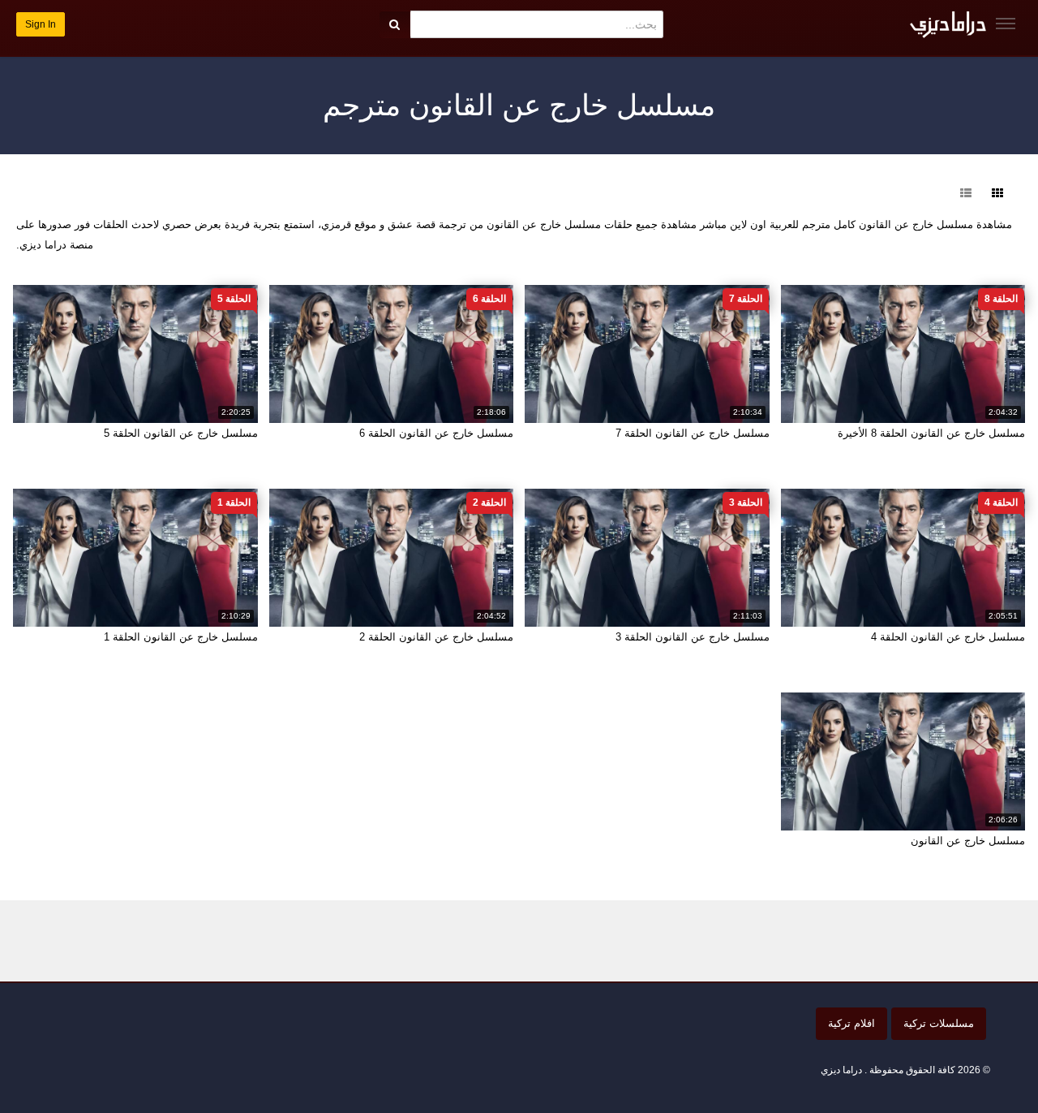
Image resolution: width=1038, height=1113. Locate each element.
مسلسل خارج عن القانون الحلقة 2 (436, 637)
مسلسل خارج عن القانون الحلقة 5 (181, 433)
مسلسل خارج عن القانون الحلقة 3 (693, 637)
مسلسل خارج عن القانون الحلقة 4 (948, 637)
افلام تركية (851, 1023)
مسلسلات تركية (938, 1023)
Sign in (40, 24)
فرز (932, 193)
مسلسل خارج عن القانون (968, 841)
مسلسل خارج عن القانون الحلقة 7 (693, 433)
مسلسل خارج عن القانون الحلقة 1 (181, 637)
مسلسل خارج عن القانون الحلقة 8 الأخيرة (931, 433)
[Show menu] (1005, 23)
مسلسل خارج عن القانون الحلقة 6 (436, 433)
